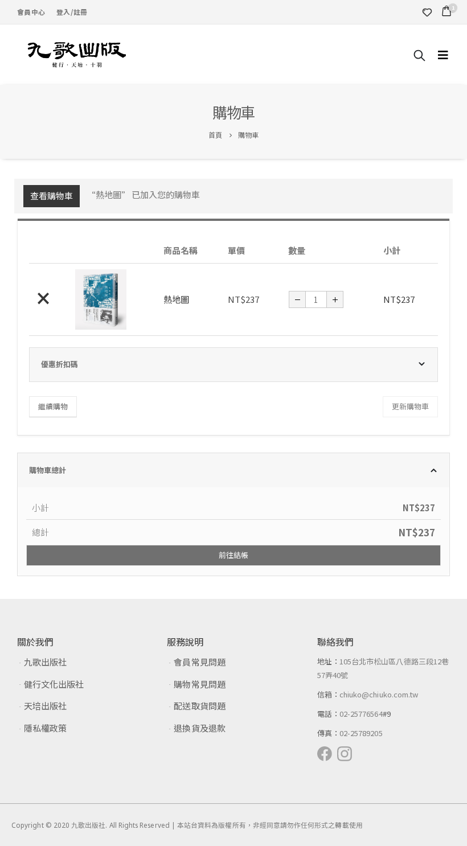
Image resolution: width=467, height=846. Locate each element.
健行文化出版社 (54, 684)
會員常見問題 (199, 662)
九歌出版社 (45, 662)
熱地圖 (176, 299)
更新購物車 (410, 406)
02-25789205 (361, 733)
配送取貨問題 (199, 706)
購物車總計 (47, 470)
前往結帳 (233, 554)
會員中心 (31, 12)
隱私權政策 (45, 728)
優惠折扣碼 (59, 364)
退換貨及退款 (199, 728)
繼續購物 (53, 406)
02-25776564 (361, 713)
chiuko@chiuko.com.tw (378, 694)
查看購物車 (51, 196)
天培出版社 (45, 706)
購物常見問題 (199, 684)
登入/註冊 (71, 12)
